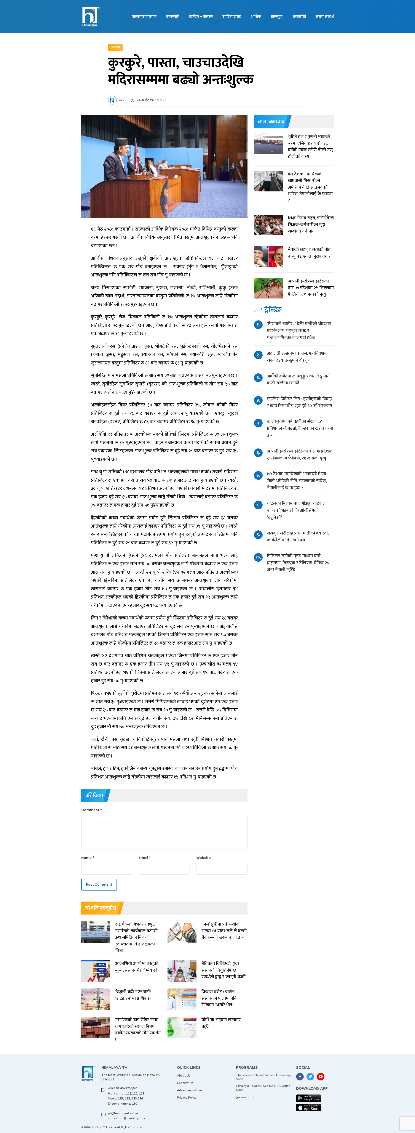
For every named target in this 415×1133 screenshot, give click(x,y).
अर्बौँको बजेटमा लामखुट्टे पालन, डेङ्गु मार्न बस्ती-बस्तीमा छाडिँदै (298, 379)
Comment (91, 809)
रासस (122, 100)
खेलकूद (277, 16)
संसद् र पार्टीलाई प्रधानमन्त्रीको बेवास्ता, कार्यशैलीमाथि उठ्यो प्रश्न (297, 536)
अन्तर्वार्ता (299, 16)
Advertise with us (189, 1090)
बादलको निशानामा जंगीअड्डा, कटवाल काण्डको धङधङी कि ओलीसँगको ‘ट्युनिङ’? (296, 510)
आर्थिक (256, 16)
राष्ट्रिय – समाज (201, 16)
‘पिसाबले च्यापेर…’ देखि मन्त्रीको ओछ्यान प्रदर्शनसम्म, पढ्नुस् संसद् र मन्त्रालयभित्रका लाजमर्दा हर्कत (299, 330)
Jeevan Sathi (245, 1097)
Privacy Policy (186, 1097)
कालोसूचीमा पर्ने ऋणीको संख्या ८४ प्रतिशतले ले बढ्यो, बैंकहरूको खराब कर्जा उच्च (300, 428)
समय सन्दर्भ (325, 16)
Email (145, 857)
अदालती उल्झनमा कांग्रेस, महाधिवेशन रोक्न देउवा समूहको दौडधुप (297, 357)
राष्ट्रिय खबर (231, 16)
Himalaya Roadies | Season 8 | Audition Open (263, 1088)
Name (87, 857)
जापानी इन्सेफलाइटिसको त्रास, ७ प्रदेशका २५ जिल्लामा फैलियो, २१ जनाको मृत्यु (300, 454)
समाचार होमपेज (144, 16)
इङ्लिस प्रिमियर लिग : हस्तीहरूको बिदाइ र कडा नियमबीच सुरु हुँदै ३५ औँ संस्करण (299, 402)
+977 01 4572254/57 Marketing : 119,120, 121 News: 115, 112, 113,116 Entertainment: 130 (126, 1096)
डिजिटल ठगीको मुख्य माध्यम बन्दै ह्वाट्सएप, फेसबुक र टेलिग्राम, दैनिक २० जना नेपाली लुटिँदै (298, 562)
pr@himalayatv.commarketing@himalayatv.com (129, 1115)
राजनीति (172, 16)
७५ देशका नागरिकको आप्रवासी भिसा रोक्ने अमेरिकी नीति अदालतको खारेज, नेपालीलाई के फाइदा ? (297, 480)
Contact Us (185, 1083)
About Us (183, 1075)
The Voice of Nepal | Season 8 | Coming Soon (263, 1077)
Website (203, 857)
